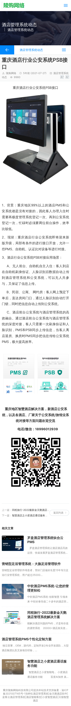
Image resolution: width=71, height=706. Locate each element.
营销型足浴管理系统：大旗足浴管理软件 (31, 564)
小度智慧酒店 (50, 697)
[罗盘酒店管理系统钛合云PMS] (13, 543)
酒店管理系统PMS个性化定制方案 (27, 639)
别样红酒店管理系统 (36, 693)
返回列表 (58, 512)
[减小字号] (67, 77)
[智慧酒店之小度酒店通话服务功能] (13, 667)
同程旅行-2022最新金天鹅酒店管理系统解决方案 (40, 509)
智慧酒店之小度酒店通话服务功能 (31, 515)
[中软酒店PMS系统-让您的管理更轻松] (13, 591)
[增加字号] (62, 77)
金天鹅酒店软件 (58, 693)
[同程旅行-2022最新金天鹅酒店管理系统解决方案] (13, 618)
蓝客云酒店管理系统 (13, 697)
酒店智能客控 (34, 697)
